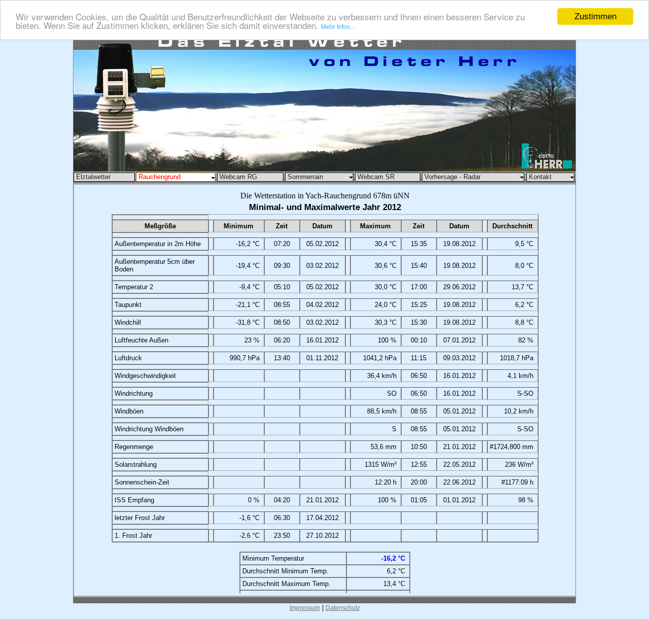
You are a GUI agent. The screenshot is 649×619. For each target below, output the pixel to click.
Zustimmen (595, 16)
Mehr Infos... (337, 27)
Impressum (305, 607)
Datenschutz (343, 607)
